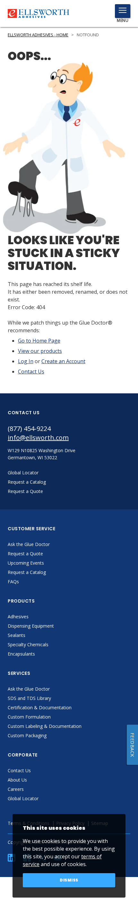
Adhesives (18, 616)
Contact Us (31, 371)
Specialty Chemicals (28, 644)
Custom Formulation (29, 717)
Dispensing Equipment (31, 626)
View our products (40, 350)
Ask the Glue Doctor (29, 544)
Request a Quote (25, 553)
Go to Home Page (39, 340)
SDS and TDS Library (29, 698)
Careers (16, 789)
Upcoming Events (26, 563)
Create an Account (63, 361)
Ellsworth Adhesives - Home (38, 35)
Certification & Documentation (40, 707)
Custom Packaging (27, 735)
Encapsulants (21, 654)
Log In (25, 361)
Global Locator (23, 798)
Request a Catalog (27, 572)
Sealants (16, 635)
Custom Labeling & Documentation (45, 726)
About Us (17, 780)
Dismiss (69, 880)
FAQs (13, 581)
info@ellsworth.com (38, 437)
